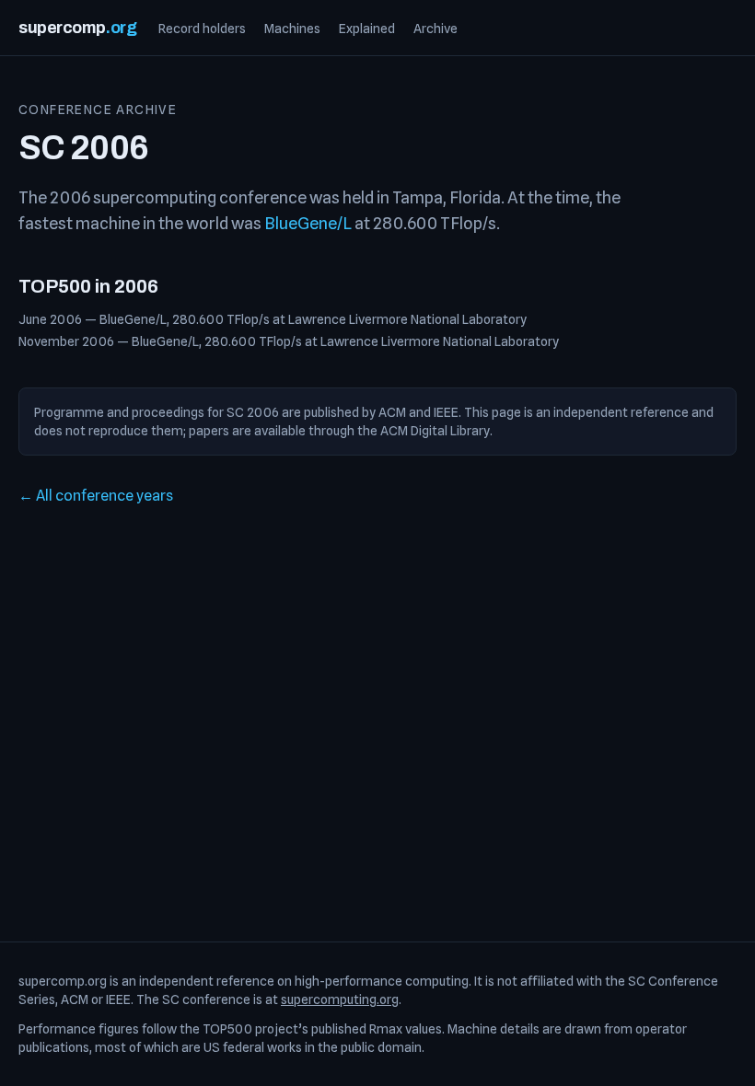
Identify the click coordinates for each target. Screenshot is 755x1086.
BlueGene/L (308, 223)
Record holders (202, 28)
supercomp (77, 27)
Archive (435, 28)
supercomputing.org (340, 999)
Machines (292, 28)
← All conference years (95, 495)
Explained (367, 28)
